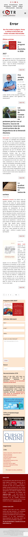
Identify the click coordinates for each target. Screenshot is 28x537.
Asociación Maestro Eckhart (9, 457)
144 (16, 294)
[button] (25, 13)
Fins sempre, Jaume (21, 77)
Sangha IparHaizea (7, 455)
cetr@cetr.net (18, 533)
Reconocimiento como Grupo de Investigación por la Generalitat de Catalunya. (14, 393)
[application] (14, 423)
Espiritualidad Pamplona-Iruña (10, 460)
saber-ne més (6, 494)
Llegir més (21, 69)
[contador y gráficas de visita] (14, 470)
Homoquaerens (7, 466)
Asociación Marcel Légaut (9, 463)
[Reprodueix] (5, 427)
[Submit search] (23, 368)
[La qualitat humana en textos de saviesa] (9, 186)
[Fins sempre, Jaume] (9, 82)
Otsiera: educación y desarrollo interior (12, 452)
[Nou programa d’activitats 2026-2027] (9, 45)
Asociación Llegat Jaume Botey (10, 465)
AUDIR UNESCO (7, 458)
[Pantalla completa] (23, 427)
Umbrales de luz (7, 461)
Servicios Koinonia (7, 454)
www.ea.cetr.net (17, 501)
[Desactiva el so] (20, 427)
